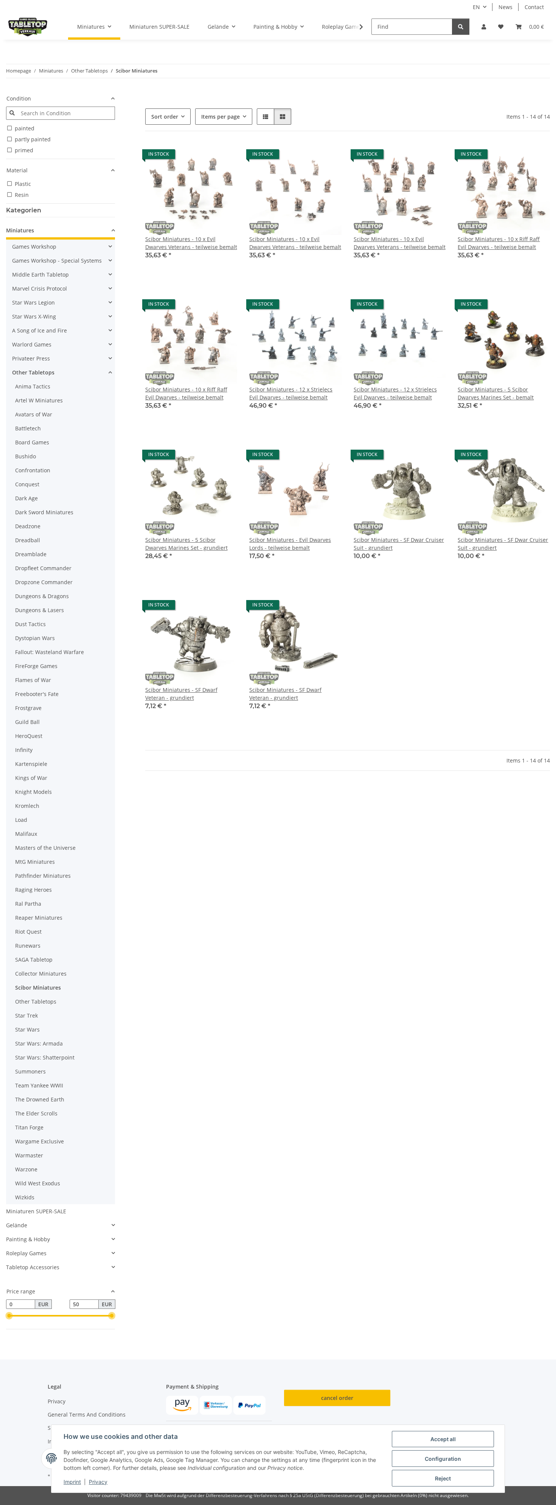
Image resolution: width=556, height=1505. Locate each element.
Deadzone (27, 526)
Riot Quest (28, 931)
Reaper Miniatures (38, 917)
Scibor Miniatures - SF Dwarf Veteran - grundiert (181, 693)
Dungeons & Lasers (39, 610)
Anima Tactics (32, 386)
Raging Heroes (33, 889)
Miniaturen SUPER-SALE (36, 1211)
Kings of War (31, 777)
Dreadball (27, 540)
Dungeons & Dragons (42, 596)
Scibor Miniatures (38, 987)
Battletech (28, 428)
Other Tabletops (33, 372)
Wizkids (24, 1197)
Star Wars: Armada (39, 1043)
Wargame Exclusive (39, 1141)
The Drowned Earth (39, 1099)
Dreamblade (31, 554)
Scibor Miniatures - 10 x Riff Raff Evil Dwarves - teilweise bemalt (499, 243)
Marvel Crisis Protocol (39, 288)
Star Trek (26, 1015)
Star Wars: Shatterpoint (45, 1057)
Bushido (25, 456)
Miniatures (20, 230)
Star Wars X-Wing (34, 316)
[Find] (460, 27)
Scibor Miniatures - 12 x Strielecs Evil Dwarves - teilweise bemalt (290, 393)
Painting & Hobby (28, 1239)
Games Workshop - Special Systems (57, 260)
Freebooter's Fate (37, 694)
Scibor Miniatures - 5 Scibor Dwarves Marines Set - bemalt (496, 393)
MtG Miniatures (35, 861)
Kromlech (27, 805)
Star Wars (27, 1029)
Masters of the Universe (45, 847)
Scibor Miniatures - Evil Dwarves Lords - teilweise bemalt (290, 543)
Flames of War (33, 680)
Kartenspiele (31, 763)
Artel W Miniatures (39, 400)
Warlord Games (31, 344)
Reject (443, 1478)
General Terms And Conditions (87, 1414)
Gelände (16, 1225)
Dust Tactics (30, 624)
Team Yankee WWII (39, 1085)
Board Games (32, 442)
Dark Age (26, 498)
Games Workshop (34, 246)
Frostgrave (28, 708)
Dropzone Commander (44, 582)
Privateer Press (31, 358)
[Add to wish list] (224, 156)
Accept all (443, 1439)
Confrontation (32, 470)
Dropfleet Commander (43, 568)
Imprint (72, 1482)
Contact (534, 7)
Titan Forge (29, 1127)
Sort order (164, 116)
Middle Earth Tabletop (40, 274)
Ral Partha (28, 903)
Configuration (443, 1459)
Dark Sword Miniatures (44, 512)
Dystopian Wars (35, 638)
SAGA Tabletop (34, 959)
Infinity (24, 749)
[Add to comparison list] (204, 156)
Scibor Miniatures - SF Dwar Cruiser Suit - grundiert (399, 543)
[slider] (9, 1316)
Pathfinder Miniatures (43, 875)
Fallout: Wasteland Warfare (49, 652)
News (506, 7)
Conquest (27, 484)
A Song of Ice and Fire (39, 330)
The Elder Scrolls (36, 1113)
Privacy (98, 1482)
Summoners (30, 1071)
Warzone (26, 1169)
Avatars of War (33, 414)
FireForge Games (36, 666)
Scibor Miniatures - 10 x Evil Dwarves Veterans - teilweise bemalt (191, 243)
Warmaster (29, 1155)
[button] (483, 27)
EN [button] (476, 7)
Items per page (220, 116)
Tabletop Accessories (32, 1267)
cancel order (337, 1397)
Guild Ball (27, 721)
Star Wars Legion (33, 302)
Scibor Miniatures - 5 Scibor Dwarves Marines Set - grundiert (186, 543)
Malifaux (26, 833)
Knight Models (33, 791)
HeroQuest (28, 735)
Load (21, 819)
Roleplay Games (26, 1253)
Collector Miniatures (41, 973)
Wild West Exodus (37, 1183)
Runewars (27, 945)
